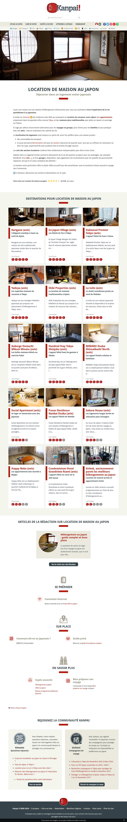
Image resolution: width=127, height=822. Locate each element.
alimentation (38, 143)
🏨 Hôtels (39, 28)
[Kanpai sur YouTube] (114, 24)
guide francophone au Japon (92, 643)
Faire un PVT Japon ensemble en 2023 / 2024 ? (90, 765)
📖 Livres (103, 28)
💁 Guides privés (67, 28)
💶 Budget (13, 28)
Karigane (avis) (20, 229)
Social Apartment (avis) (25, 410)
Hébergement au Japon (43, 685)
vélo (28, 158)
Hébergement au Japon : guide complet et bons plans (74, 537)
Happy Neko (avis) (22, 468)
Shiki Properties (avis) (62, 287)
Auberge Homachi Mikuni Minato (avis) (24, 348)
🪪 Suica (57, 28)
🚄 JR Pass (48, 28)
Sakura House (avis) (98, 410)
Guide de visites (31, 24)
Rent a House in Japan (18, 708)
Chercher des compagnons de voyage (91, 784)
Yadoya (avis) (19, 287)
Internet (26, 117)
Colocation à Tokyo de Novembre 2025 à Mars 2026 (92, 761)
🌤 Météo (111, 28)
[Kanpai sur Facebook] (104, 24)
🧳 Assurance (94, 28)
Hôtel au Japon (40, 688)
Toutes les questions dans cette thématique (34, 779)
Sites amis (96, 808)
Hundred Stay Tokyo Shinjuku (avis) (61, 348)
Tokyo (51, 120)
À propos (35, 808)
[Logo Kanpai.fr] (63, 7)
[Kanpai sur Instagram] (111, 24)
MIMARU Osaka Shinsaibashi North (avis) (98, 349)
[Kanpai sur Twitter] (107, 24)
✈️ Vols (32, 28)
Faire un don (46, 808)
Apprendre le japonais (64, 24)
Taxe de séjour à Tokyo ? (24, 764)
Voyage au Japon (16, 24)
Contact (87, 808)
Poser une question (35, 784)
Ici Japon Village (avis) (62, 229)
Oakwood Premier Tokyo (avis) (97, 231)
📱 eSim (84, 28)
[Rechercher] (79, 17)
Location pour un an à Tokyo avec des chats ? (33, 768)
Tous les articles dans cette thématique (63, 564)
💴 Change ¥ (23, 28)
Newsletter (59, 808)
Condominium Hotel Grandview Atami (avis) (63, 470)
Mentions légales (74, 808)
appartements (106, 117)
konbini (56, 143)
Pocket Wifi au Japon (70, 604)
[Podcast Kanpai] (117, 24)
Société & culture (46, 24)
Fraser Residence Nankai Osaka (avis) (61, 412)
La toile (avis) (94, 287)
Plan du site (109, 808)
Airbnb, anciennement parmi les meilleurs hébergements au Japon (100, 471)
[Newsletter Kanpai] (99, 24)
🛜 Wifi (77, 28)
